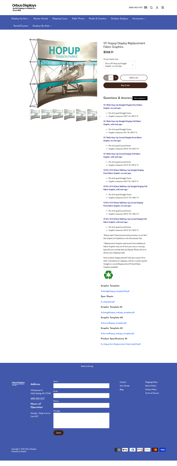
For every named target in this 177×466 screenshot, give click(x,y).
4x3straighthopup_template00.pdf (115, 291)
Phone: (56, 401)
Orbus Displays (30, 449)
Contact (123, 382)
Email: (55, 391)
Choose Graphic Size (110, 59)
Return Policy (150, 386)
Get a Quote (125, 386)
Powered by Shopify (18, 451)
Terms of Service (152, 393)
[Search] (151, 7)
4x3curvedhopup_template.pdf (113, 323)
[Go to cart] (162, 7)
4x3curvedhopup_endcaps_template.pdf (117, 333)
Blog (121, 389)
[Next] (93, 73)
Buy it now (125, 85)
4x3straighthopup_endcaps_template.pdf (117, 312)
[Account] (157, 7)
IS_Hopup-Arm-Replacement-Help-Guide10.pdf (121, 344)
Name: (55, 381)
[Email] (145, 7)
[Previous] (33, 73)
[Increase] (115, 77)
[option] (63, 73)
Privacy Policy (151, 389)
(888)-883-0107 (136, 7)
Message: (56, 411)
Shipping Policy (151, 382)
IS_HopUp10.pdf (108, 302)
